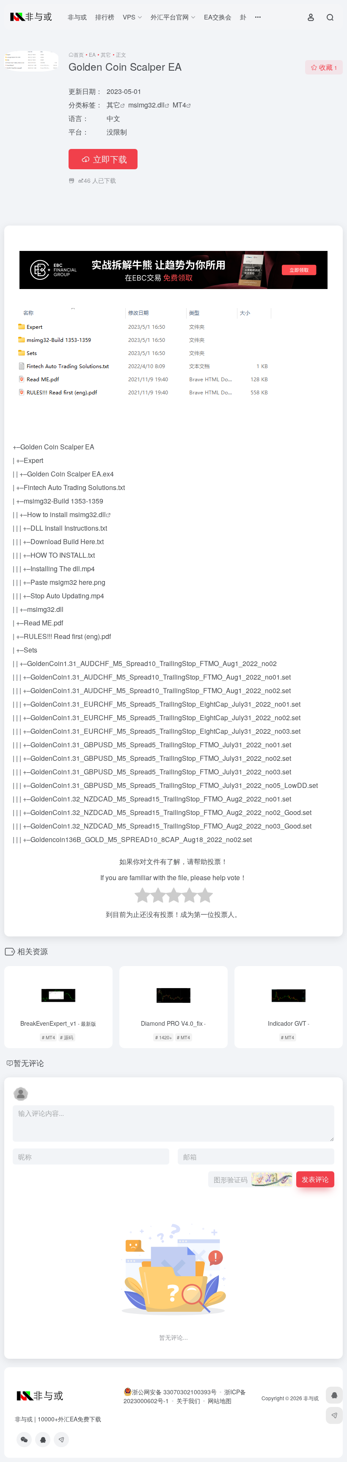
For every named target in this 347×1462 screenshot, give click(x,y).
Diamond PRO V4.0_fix (173, 1023)
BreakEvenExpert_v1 (58, 1023)
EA (92, 54)
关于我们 (188, 1400)
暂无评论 (29, 1062)
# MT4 (48, 1037)
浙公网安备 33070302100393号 (174, 1392)
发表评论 (315, 1179)
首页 (79, 54)
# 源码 (66, 1037)
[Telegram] (61, 1439)
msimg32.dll (146, 105)
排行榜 (104, 16)
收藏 (328, 67)
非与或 (77, 16)
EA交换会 (217, 16)
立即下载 (110, 159)
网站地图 (219, 1400)
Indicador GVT (288, 1023)
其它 (106, 54)
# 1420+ (163, 1037)
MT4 (179, 105)
